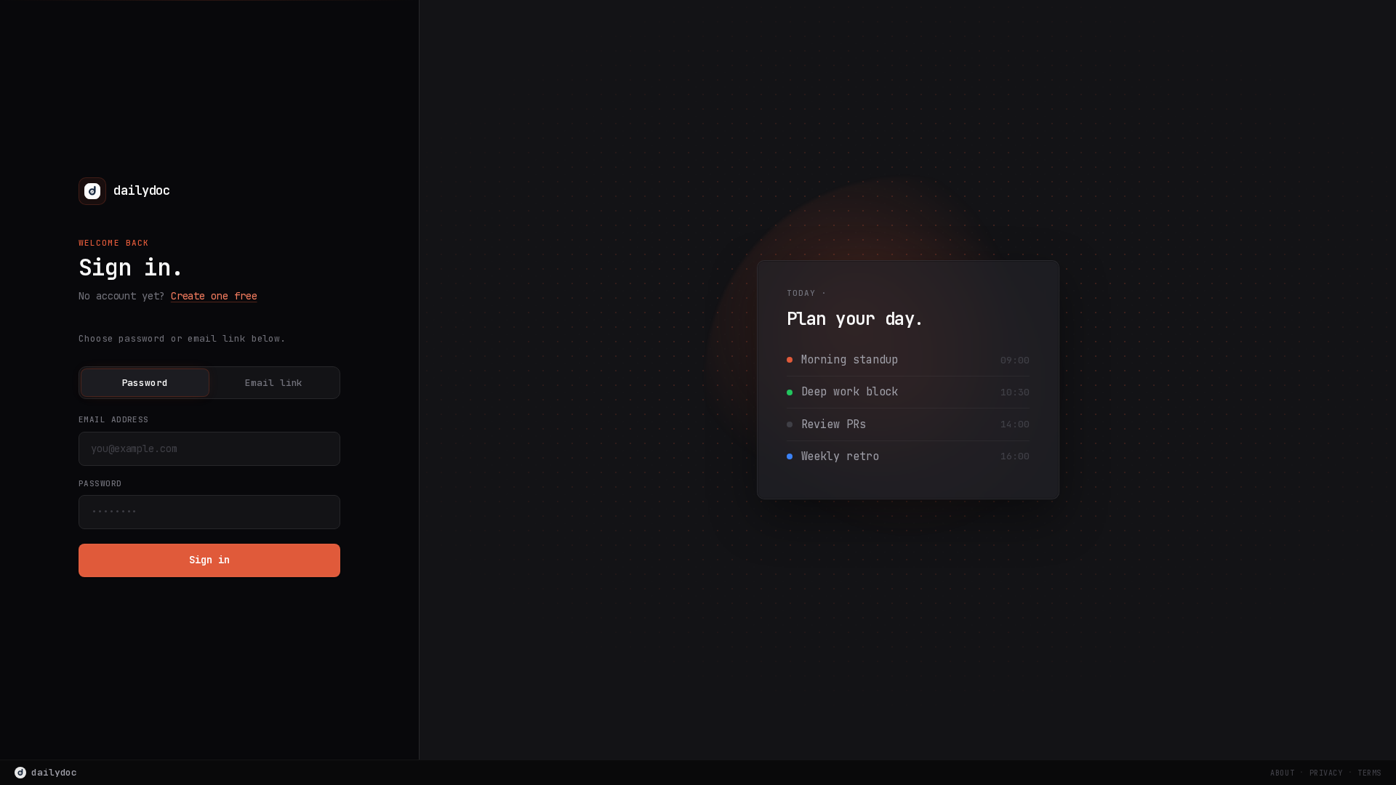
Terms (1369, 773)
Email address (114, 419)
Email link (273, 383)
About (1282, 773)
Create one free (214, 295)
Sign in (209, 559)
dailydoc (54, 772)
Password (145, 383)
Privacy (1326, 773)
